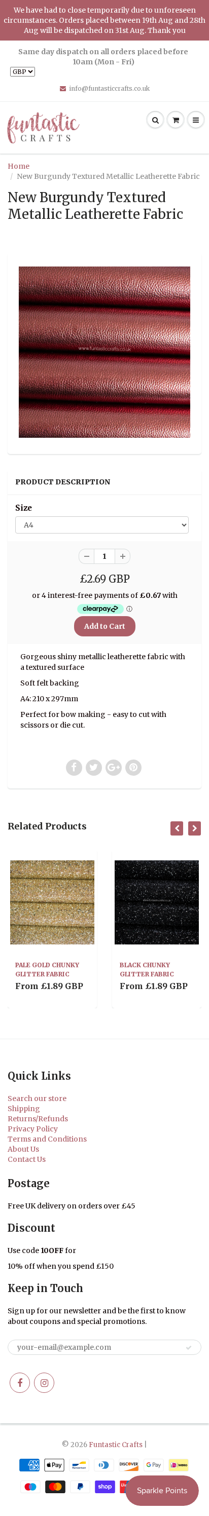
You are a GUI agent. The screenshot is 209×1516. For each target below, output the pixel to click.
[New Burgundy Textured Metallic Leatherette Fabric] (104, 352)
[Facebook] (20, 1383)
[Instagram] (44, 1383)
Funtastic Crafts (116, 1445)
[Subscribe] (188, 1348)
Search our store (37, 1098)
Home (18, 166)
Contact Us (27, 1159)
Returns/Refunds (38, 1118)
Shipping (24, 1108)
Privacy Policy (33, 1128)
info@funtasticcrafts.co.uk (109, 88)
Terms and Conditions (47, 1139)
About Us (23, 1149)
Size (23, 508)
